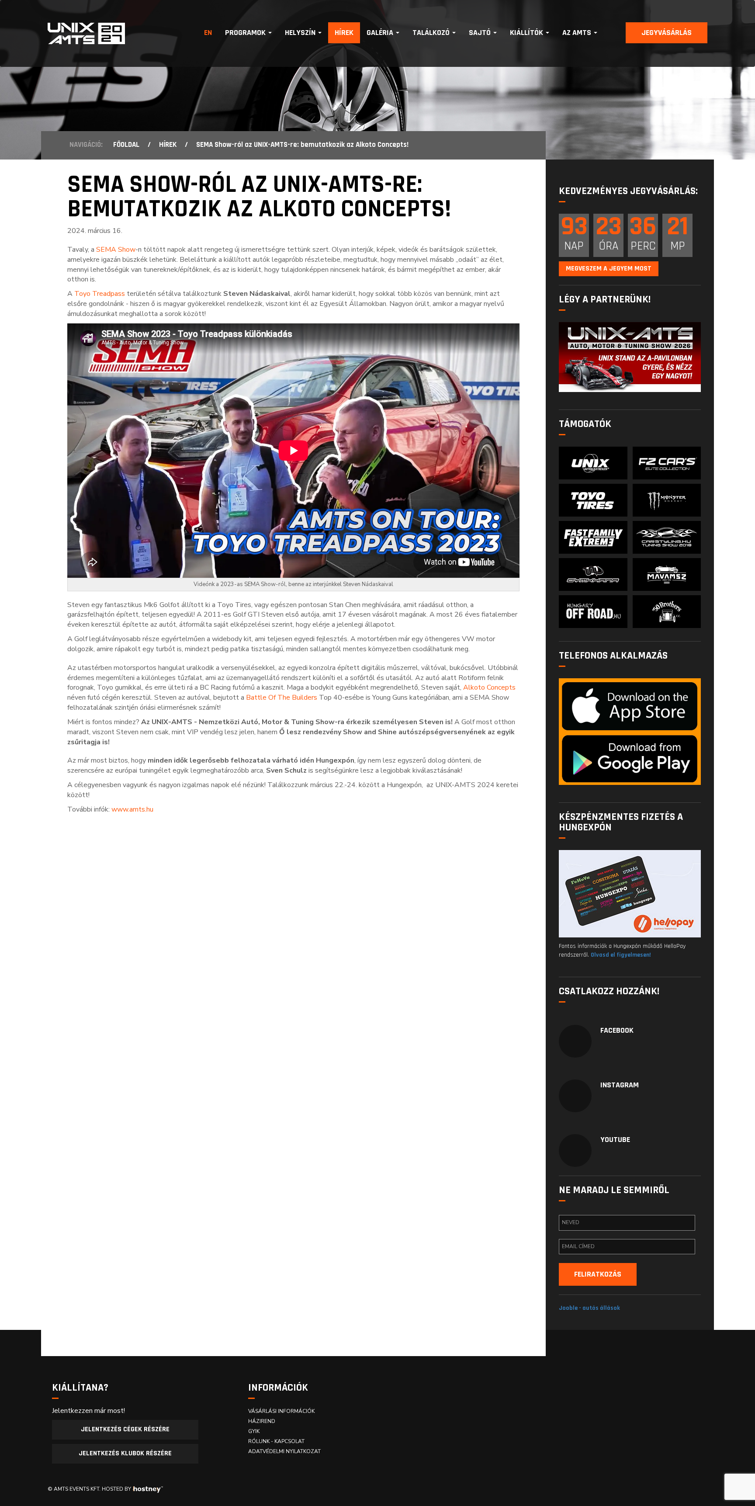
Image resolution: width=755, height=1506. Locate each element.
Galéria (381, 33)
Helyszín (301, 33)
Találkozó (431, 33)
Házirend (261, 1421)
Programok (246, 33)
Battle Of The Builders (281, 697)
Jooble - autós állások (589, 1308)
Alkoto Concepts (489, 687)
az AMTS (577, 33)
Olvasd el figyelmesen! (621, 955)
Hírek (344, 33)
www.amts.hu (132, 809)
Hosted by (116, 1488)
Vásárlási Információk (281, 1411)
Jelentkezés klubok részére (125, 1453)
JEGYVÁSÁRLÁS (666, 33)
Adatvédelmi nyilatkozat (284, 1451)
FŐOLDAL (126, 144)
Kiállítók (527, 33)
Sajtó (480, 33)
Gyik (254, 1431)
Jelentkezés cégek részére (125, 1429)
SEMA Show (115, 249)
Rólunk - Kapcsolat (276, 1441)
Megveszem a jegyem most (608, 268)
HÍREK (168, 144)
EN (208, 33)
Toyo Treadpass (99, 293)
